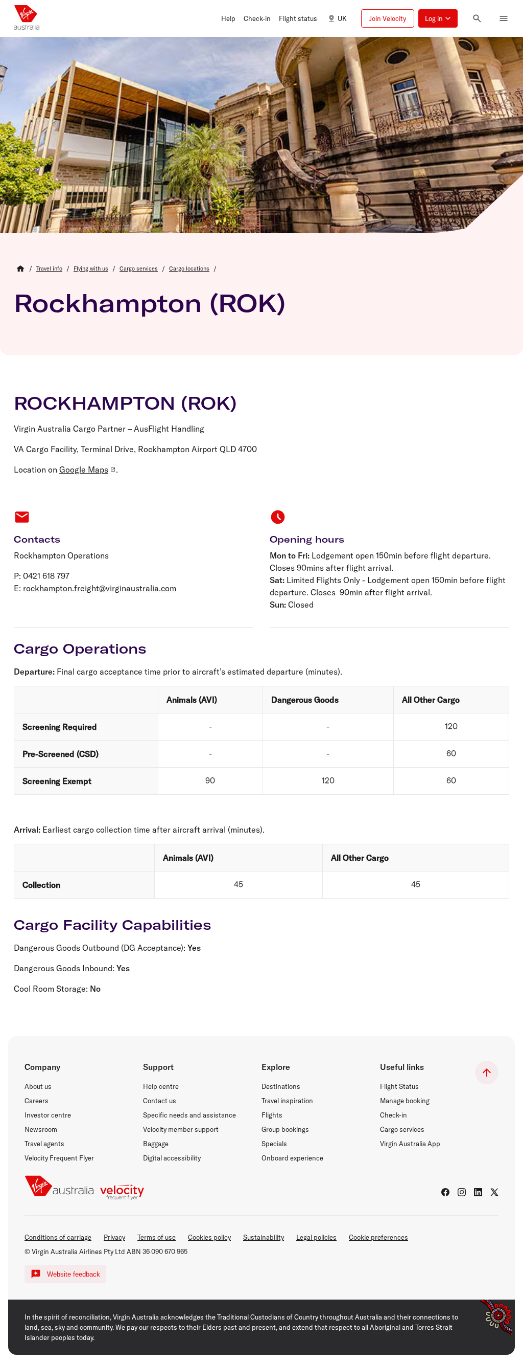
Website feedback (73, 1274)
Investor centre (48, 1115)
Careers (37, 1101)
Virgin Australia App (410, 1143)
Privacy (114, 1237)
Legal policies (316, 1237)
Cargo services (402, 1129)
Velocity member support (181, 1129)
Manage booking (405, 1101)
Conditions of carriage (58, 1237)
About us (38, 1086)
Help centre (161, 1086)
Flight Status (399, 1086)
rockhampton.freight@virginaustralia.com (99, 588)
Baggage (156, 1143)
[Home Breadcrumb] (20, 268)
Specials (274, 1143)
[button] (228, 18)
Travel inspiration (287, 1101)
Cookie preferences (378, 1237)
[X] (494, 1192)
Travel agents (44, 1143)
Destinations (281, 1086)
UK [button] (342, 18)
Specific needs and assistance (189, 1115)
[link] (49, 268)
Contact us (159, 1101)
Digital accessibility (172, 1158)
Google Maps (83, 469)
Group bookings (285, 1129)
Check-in (393, 1115)
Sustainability (263, 1237)
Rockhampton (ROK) (150, 302)
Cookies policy (209, 1237)
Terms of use (156, 1237)
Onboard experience (292, 1158)
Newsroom (41, 1129)
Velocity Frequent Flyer (59, 1158)
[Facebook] (445, 1192)
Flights (272, 1115)
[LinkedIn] (478, 1192)
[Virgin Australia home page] (26, 18)
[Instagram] (462, 1192)
